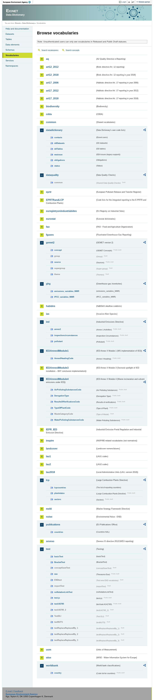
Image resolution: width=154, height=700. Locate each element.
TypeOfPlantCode (62, 408)
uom (48, 649)
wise (48, 657)
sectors (57, 499)
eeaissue (58, 154)
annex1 (57, 329)
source (57, 262)
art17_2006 (52, 82)
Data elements (12, 44)
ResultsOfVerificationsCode (67, 402)
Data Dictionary (28, 23)
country (57, 673)
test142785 (59, 604)
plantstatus (59, 493)
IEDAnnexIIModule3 (57, 368)
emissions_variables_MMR (66, 291)
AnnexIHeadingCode (63, 358)
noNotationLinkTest (63, 592)
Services (10, 60)
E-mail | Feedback (14, 691)
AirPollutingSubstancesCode (67, 390)
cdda (49, 114)
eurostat (50, 219)
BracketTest (59, 562)
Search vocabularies (50, 50)
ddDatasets (59, 143)
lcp (47, 480)
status (57, 166)
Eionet (17, 23)
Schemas (10, 50)
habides (50, 306)
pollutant (58, 341)
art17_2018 (52, 98)
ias (47, 314)
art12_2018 (52, 75)
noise (49, 516)
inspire (50, 440)
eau (56, 574)
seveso (50, 541)
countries (58, 532)
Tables (9, 39)
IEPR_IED (51, 429)
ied (47, 322)
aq (47, 59)
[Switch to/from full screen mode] (133, 2)
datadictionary (54, 130)
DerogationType (61, 396)
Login (124, 2)
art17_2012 (52, 90)
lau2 (48, 464)
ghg (48, 283)
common (51, 122)
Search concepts (72, 50)
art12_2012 (52, 67)
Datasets (10, 34)
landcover (51, 448)
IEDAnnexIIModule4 (57, 379)
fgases (50, 234)
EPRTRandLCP (55, 200)
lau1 (48, 456)
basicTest (58, 556)
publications (53, 524)
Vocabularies (12, 55)
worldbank (52, 665)
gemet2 (50, 242)
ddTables (58, 149)
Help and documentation (17, 28)
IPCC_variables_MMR (64, 297)
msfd (49, 509)
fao (48, 227)
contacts (58, 137)
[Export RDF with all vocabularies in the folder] (144, 130)
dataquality (52, 175)
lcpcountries (60, 487)
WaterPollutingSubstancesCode (69, 420)
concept (58, 250)
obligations (59, 160)
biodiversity (52, 106)
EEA (18, 2)
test (48, 549)
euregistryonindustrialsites (61, 211)
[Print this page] (129, 2)
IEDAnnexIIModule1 (57, 351)
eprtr (48, 192)
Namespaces (12, 66)
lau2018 (50, 472)
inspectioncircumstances (66, 335)
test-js (57, 598)
